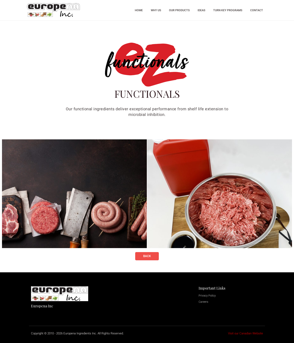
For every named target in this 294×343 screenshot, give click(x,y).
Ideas (201, 10)
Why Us (156, 10)
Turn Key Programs (227, 10)
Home (139, 10)
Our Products (179, 10)
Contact (256, 10)
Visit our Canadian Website (245, 333)
